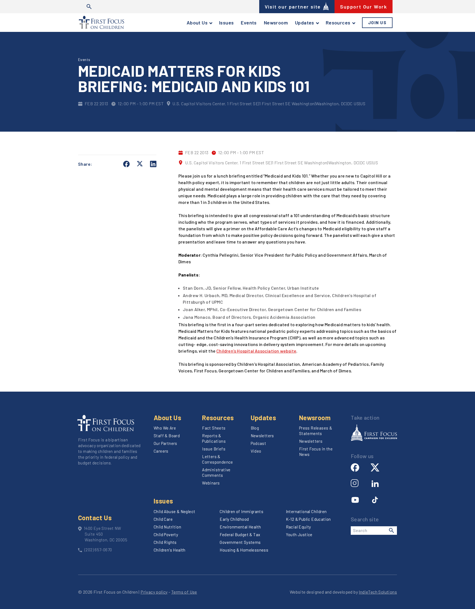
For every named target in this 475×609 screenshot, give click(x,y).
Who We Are (165, 427)
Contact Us (95, 518)
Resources (338, 23)
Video (256, 451)
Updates (304, 23)
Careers (161, 451)
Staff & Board (167, 435)
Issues (226, 23)
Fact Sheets (213, 427)
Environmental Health (240, 526)
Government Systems (240, 542)
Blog (255, 427)
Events (248, 23)
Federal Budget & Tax (240, 534)
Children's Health (170, 549)
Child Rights (165, 542)
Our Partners (165, 443)
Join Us (377, 22)
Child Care (163, 519)
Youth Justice (299, 534)
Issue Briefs (213, 448)
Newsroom (276, 23)
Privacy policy (154, 591)
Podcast (258, 443)
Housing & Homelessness (244, 549)
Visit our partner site (293, 7)
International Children (306, 511)
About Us (197, 23)
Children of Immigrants (241, 511)
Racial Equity (298, 526)
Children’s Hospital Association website (256, 350)
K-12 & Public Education (308, 519)
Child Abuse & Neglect (174, 511)
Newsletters (262, 435)
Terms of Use (184, 591)
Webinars (211, 482)
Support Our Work (363, 7)
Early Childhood (234, 519)
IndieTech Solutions (378, 591)
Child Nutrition (167, 526)
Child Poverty (166, 534)
